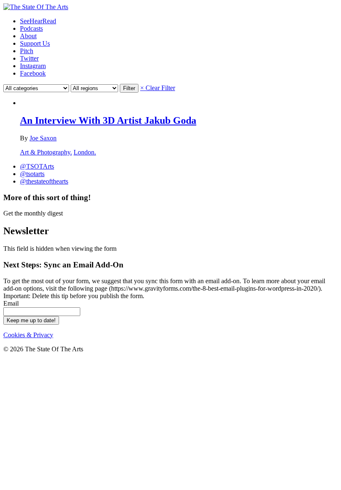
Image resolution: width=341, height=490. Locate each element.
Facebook (33, 73)
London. (85, 152)
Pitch (26, 50)
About (28, 35)
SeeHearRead (38, 20)
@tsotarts (32, 173)
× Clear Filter (157, 87)
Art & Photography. (46, 152)
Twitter (29, 58)
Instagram (33, 65)
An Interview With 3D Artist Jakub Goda (108, 120)
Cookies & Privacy (28, 334)
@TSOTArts (37, 166)
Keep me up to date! (31, 320)
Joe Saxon (43, 138)
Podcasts (31, 28)
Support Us (35, 43)
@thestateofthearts (44, 181)
